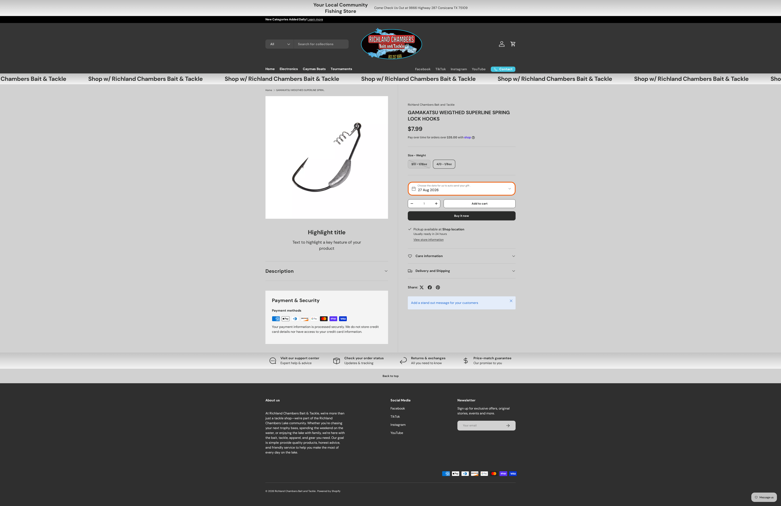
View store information (428, 239)
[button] (513, 43)
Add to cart (480, 203)
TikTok (440, 69)
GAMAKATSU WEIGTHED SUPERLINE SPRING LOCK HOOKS (300, 90)
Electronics (289, 69)
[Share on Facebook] (430, 287)
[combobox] (307, 44)
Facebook (423, 69)
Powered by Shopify (328, 491)
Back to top (391, 376)
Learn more (315, 19)
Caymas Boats (314, 69)
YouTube (479, 69)
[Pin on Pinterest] (438, 287)
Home (270, 69)
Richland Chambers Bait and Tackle (431, 104)
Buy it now (461, 216)
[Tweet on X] (422, 287)
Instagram (459, 69)
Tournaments (341, 69)
